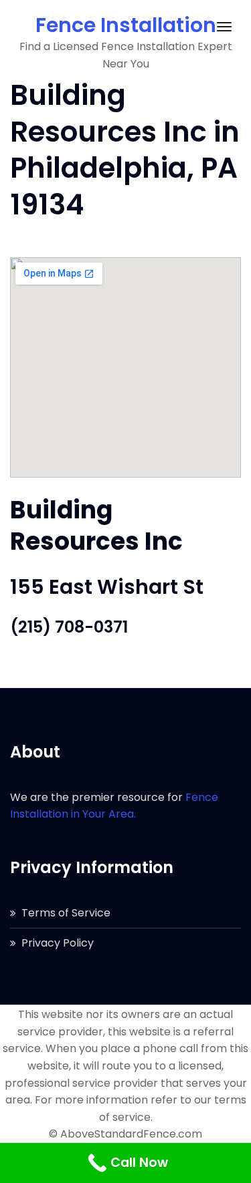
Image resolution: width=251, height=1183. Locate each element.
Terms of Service (65, 912)
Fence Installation (125, 25)
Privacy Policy (57, 943)
